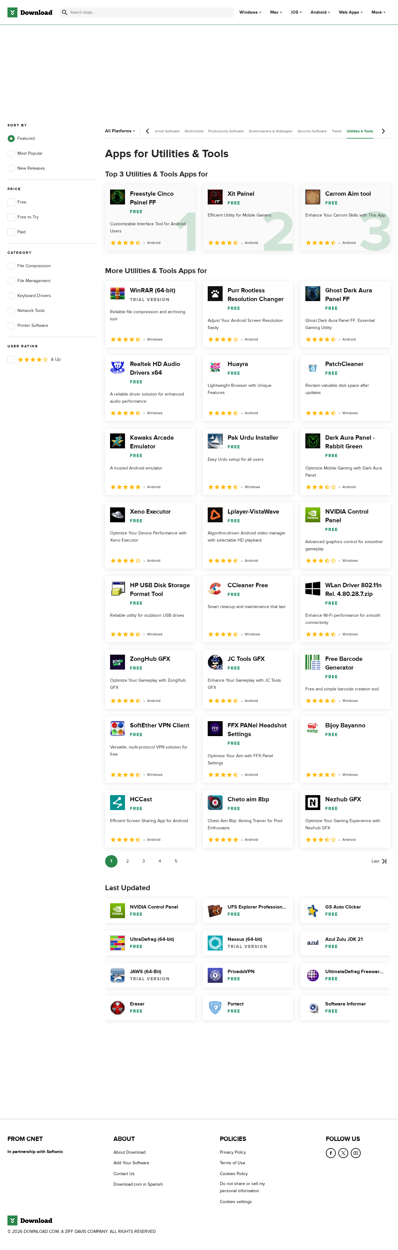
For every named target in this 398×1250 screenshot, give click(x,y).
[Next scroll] (383, 131)
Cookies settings (236, 1201)
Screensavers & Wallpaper (271, 131)
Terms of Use (232, 1162)
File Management (33, 280)
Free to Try (28, 217)
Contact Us (124, 1173)
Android (318, 12)
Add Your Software (131, 1162)
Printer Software (32, 325)
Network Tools (31, 310)
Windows (248, 12)
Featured (26, 138)
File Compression (34, 265)
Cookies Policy (234, 1173)
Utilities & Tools (360, 131)
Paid (21, 232)
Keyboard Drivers (34, 295)
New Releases (31, 168)
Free (21, 202)
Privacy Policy (233, 1152)
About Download (129, 1152)
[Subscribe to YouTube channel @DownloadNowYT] (356, 1153)
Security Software (312, 131)
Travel (337, 131)
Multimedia (194, 131)
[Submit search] (65, 12)
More (377, 12)
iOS (294, 12)
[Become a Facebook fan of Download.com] (331, 1153)
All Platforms (118, 131)
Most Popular (30, 153)
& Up (56, 359)
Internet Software (165, 131)
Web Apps (349, 12)
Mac (274, 12)
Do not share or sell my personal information (242, 1187)
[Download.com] (29, 12)
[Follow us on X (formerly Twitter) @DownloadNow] (343, 1153)
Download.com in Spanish (138, 1184)
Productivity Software (226, 131)
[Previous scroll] (147, 131)
